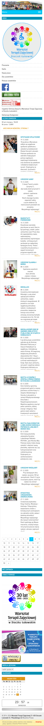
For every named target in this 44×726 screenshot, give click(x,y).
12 (14, 543)
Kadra (4, 69)
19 (9, 547)
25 (37, 547)
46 (23, 559)
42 (4, 559)
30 (23, 551)
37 (18, 555)
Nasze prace (6, 73)
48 (33, 559)
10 (4, 543)
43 (9, 559)
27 (9, 551)
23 (28, 547)
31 (28, 551)
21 (18, 547)
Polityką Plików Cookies (20, 724)
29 (18, 551)
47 (28, 559)
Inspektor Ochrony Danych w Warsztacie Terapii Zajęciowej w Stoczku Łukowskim (22, 110)
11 (9, 543)
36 (14, 555)
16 (33, 543)
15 (28, 543)
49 (37, 559)
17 (37, 543)
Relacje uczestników (9, 81)
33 (37, 551)
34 (4, 555)
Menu (4, 12)
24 (33, 547)
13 (18, 543)
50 (4, 563)
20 (14, 547)
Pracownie (5, 65)
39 (28, 555)
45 (18, 559)
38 (23, 555)
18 (4, 547)
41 (37, 555)
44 (14, 559)
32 (33, 551)
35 (9, 555)
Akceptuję (39, 722)
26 (4, 551)
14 (23, 543)
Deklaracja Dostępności (10, 115)
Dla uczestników (7, 77)
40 (33, 555)
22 (23, 547)
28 (14, 551)
